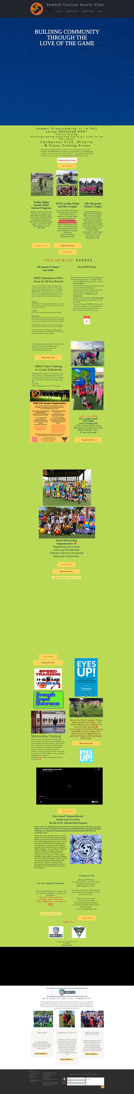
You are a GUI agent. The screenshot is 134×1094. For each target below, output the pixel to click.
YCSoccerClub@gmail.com (35, 1080)
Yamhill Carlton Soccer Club (75, 5)
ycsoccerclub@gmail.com (86, 909)
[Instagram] (64, 1082)
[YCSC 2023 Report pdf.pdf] (86, 320)
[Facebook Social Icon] (64, 1079)
